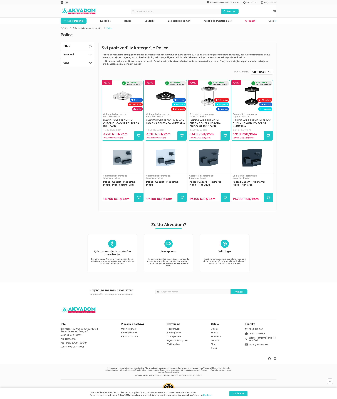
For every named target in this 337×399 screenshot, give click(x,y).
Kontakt (214, 332)
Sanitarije (150, 20)
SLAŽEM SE (238, 393)
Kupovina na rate (129, 336)
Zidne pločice (174, 336)
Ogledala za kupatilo (177, 340)
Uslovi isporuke (129, 328)
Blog (213, 344)
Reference (216, 336)
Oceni (214, 348)
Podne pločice (174, 332)
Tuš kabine (105, 20)
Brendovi (215, 340)
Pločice (127, 20)
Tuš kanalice (173, 344)
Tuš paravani (173, 328)
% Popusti (250, 20)
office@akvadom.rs (258, 344)
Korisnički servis (129, 332)
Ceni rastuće (259, 71)
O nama (215, 328)
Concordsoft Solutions (177, 375)
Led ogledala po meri (179, 20)
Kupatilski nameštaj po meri (218, 20)
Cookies (207, 395)
